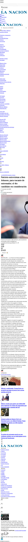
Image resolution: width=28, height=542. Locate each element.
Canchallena (3, 91)
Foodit (3, 19)
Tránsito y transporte (5, 35)
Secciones (4, 17)
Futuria (2, 44)
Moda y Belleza (3, 107)
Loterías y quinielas (4, 104)
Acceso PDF (3, 119)
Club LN (3, 21)
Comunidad (3, 69)
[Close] (2, 440)
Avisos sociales (3, 124)
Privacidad (23, 530)
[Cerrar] (22, 25)
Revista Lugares (4, 138)
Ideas (1, 130)
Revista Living (3, 139)
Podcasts (2, 105)
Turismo (2, 97)
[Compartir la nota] (2, 246)
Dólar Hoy (2, 46)
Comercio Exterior (4, 51)
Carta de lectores (4, 125)
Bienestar (2, 71)
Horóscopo (3, 100)
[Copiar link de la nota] (2, 248)
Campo (2, 47)
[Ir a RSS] (2, 512)
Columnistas (3, 80)
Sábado (2, 128)
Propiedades (3, 49)
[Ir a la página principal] (14, 13)
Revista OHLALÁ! (4, 135)
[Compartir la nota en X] (3, 250)
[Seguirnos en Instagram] (2, 508)
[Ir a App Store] (5, 519)
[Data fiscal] (2, 539)
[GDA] (5, 535)
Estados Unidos (4, 58)
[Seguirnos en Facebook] (2, 500)
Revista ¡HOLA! (3, 136)
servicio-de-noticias (6, 374)
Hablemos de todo (4, 74)
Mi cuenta (4, 23)
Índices (2, 54)
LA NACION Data (4, 38)
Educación (2, 66)
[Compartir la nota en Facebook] (2, 250)
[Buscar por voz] (26, 28)
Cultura (2, 68)
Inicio (3, 15)
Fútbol (1, 86)
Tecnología (2, 99)
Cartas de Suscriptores (5, 82)
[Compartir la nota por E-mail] (5, 250)
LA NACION (4, 175)
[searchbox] (13, 28)
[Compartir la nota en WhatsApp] (3, 246)
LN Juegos (2, 96)
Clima (1, 37)
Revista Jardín (3, 142)
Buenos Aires (3, 63)
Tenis (1, 90)
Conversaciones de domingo (7, 127)
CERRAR (2, 0)
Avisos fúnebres (4, 122)
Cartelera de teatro (4, 114)
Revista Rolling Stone (5, 141)
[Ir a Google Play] (5, 516)
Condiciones (18, 530)
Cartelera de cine (4, 113)
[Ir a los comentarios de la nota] (3, 244)
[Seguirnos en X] (2, 504)
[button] (14, 98)
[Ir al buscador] (2, 9)
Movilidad (2, 52)
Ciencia (2, 72)
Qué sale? (2, 111)
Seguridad (2, 65)
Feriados (2, 102)
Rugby (1, 88)
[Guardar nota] (2, 244)
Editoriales (2, 79)
